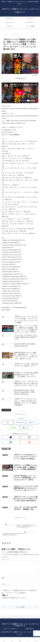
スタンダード (6, 410)
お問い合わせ (30, 628)
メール (4, 584)
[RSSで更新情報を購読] (29, 442)
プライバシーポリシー (10, 628)
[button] (26, 427)
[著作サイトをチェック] (11, 437)
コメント (5, 559)
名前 (3, 578)
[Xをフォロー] (29, 437)
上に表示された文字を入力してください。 (14, 597)
